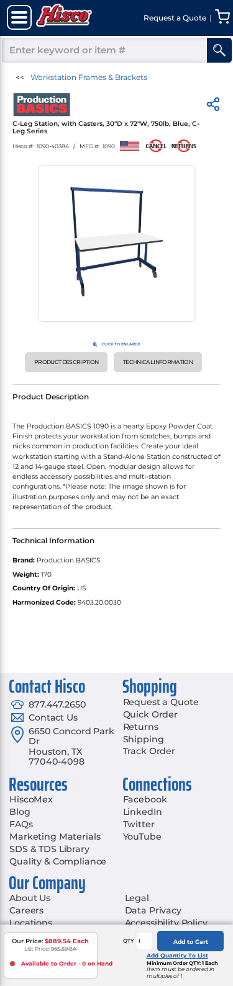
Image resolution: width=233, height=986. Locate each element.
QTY (128, 941)
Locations (30, 923)
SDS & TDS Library (49, 849)
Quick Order (150, 714)
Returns (140, 727)
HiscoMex (31, 799)
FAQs (20, 824)
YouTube (142, 837)
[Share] (213, 106)
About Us (29, 898)
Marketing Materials (54, 837)
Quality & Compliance (57, 861)
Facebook (145, 799)
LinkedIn (142, 812)
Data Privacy (153, 910)
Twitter (139, 824)
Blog (19, 812)
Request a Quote (161, 702)
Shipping (143, 739)
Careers (26, 910)
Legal (137, 898)
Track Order (149, 751)
